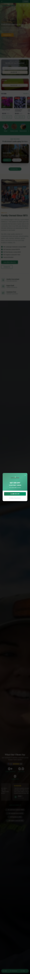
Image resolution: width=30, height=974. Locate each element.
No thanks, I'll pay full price (15, 498)
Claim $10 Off (15, 494)
